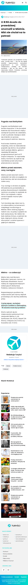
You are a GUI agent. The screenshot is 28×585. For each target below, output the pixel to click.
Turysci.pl (3, 12)
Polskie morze (17, 366)
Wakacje (5, 369)
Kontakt (17, 577)
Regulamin (24, 577)
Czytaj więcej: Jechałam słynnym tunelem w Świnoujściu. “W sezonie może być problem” (14, 305)
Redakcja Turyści (9, 17)
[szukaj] (26, 3)
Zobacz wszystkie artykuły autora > (14, 359)
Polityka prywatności (7, 577)
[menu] (22, 3)
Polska (10, 12)
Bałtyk (8, 366)
